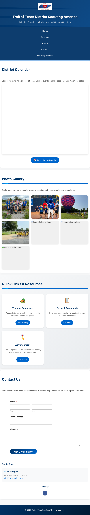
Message (15, 429)
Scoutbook (22, 359)
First (11, 411)
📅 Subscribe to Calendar (45, 160)
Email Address (17, 417)
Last (33, 411)
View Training (23, 323)
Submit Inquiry (23, 452)
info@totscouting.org (13, 478)
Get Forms (67, 323)
